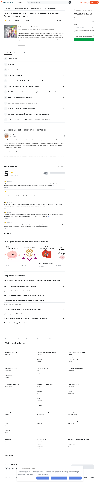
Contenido (8, 53)
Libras (38, 398)
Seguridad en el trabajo (11, 389)
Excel (69, 442)
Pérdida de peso (41, 442)
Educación (39, 391)
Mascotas (7, 354)
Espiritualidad (40, 357)
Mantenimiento (40, 414)
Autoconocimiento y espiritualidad (46, 352)
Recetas (7, 377)
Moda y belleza (9, 421)
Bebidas (7, 373)
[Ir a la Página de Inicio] (8, 2)
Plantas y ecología (73, 421)
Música (38, 428)
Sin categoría (9, 455)
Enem (38, 394)
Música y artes (41, 421)
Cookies (92, 477)
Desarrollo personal (73, 359)
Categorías (20, 2)
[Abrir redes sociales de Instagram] (64, 136)
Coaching (70, 357)
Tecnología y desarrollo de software (78, 439)
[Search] (70, 2)
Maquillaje (7, 430)
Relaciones (8, 439)
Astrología (39, 354)
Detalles (25, 53)
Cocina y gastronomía (11, 368)
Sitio (69, 446)
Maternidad (71, 370)
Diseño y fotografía (42, 368)
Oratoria (70, 361)
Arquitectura (8, 387)
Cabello (7, 423)
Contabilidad (71, 387)
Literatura (39, 401)
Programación (71, 444)
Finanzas (70, 391)
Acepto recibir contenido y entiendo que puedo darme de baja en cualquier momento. (85, 31)
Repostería (8, 370)
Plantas (70, 426)
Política (38, 403)
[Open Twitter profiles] (10, 468)
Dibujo (38, 426)
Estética (7, 426)
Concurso (39, 387)
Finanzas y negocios (73, 384)
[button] (33, 59)
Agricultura (71, 423)
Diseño (38, 370)
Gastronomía (8, 375)
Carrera (70, 354)
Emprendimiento (72, 389)
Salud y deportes (41, 439)
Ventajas (17, 53)
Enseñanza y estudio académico (45, 384)
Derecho (39, 389)
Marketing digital (72, 414)
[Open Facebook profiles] (6, 468)
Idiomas (39, 396)
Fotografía (39, 373)
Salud (38, 449)
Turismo (7, 414)
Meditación (39, 359)
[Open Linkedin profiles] (13, 468)
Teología (39, 361)
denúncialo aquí (55, 339)
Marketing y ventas (73, 412)
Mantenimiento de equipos (44, 412)
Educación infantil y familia (75, 368)
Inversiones (71, 394)
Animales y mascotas (11, 352)
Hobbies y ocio (9, 412)
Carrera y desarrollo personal (76, 352)
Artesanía (39, 423)
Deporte (39, 444)
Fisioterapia (40, 446)
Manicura (7, 428)
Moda (6, 433)
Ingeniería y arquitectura (12, 384)
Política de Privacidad (89, 36)
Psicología (39, 405)
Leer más (6, 233)
